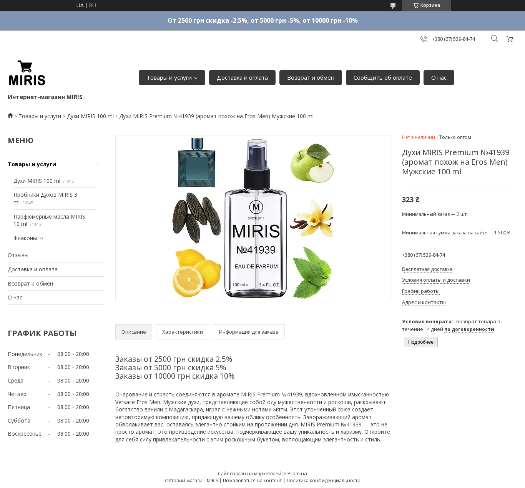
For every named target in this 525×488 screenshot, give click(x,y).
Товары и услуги (169, 77)
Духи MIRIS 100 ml (90, 116)
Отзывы (18, 255)
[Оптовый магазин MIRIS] (27, 73)
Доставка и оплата (242, 77)
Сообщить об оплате (383, 77)
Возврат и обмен (310, 77)
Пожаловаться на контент (252, 480)
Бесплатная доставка (427, 269)
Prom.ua (297, 473)
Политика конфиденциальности (324, 480)
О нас (439, 77)
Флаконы (25, 238)
